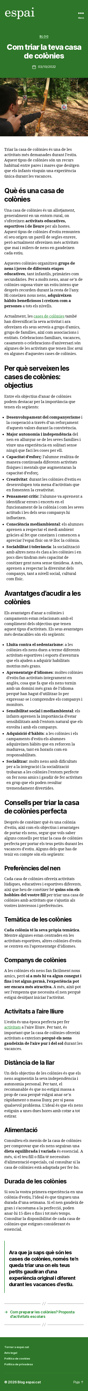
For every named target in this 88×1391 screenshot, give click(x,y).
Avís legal (10, 1352)
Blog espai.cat (29, 1382)
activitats (12, 1027)
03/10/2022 (47, 67)
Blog (44, 36)
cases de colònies (49, 316)
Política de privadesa (18, 1364)
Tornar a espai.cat (16, 1347)
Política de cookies (17, 1358)
